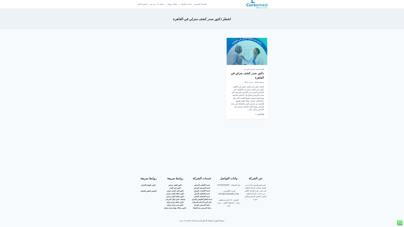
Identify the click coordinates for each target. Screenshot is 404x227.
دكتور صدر (247, 69)
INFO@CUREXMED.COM (229, 194)
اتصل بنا (160, 4)
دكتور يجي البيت (175, 188)
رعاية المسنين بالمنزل (202, 205)
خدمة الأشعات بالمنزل (202, 191)
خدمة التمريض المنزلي (202, 188)
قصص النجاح (142, 4)
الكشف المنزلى (260, 69)
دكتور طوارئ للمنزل (148, 185)
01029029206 (223, 185)
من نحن (152, 4)
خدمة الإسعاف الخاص (202, 196)
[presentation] (247, 51)
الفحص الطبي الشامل (148, 191)
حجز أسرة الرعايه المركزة (202, 202)
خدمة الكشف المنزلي (202, 185)
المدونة (252, 69)
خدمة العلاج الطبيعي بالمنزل (202, 199)
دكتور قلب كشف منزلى (175, 191)
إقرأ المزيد (259, 114)
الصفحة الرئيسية (200, 4)
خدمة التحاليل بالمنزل (202, 194)
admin (257, 82)
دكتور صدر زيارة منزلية (175, 205)
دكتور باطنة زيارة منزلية (175, 202)
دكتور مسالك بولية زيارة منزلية (175, 208)
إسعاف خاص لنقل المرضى (175, 199)
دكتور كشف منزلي (175, 185)
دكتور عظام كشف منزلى (175, 194)
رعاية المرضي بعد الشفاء (202, 208)
